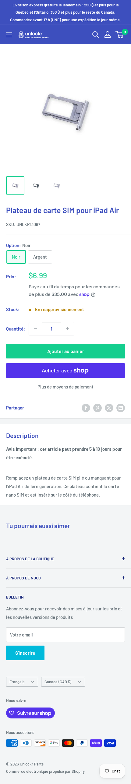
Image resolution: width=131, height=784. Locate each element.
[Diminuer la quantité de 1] (35, 328)
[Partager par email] (120, 407)
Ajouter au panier (65, 351)
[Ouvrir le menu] (9, 34)
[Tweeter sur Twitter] (109, 407)
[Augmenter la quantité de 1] (67, 328)
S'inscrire (25, 653)
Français (16, 681)
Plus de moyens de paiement (65, 386)
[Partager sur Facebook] (86, 407)
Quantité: (15, 328)
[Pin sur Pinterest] (97, 407)
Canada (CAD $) (57, 681)
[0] (120, 34)
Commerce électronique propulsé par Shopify (45, 771)
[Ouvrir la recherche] (95, 34)
